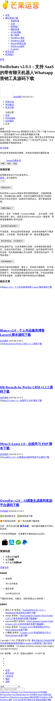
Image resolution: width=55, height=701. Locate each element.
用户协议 (48, 643)
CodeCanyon (5, 692)
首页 (7, 15)
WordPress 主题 (18, 41)
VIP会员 (9, 676)
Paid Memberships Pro (20, 695)
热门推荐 (15, 35)
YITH (15, 700)
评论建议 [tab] (9, 104)
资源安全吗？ (6, 188)
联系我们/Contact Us (25, 643)
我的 (7, 679)
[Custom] (15, 49)
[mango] (6, 97)
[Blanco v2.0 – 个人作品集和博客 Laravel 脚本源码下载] (26, 287)
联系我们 (9, 54)
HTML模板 (16, 32)
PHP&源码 (10, 118)
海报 (9, 164)
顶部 (7, 682)
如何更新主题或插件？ (9, 226)
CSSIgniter (14, 692)
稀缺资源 (15, 29)
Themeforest (14, 697)
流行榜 (20, 700)
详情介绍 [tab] (9, 102)
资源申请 (15, 21)
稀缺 (49, 700)
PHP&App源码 (17, 46)
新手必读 (9, 51)
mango (14, 160)
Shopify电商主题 (18, 43)
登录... (3, 178)
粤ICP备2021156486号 (42, 640)
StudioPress (4, 697)
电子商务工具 (29, 700)
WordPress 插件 (18, 38)
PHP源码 (17, 97)
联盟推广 (15, 26)
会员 (13, 24)
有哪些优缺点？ (7, 208)
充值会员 (4, 567)
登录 (2, 59)
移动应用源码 (41, 700)
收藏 (3, 164)
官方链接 (4, 148)
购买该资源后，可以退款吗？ (12, 241)
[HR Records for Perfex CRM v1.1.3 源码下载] (21, 344)
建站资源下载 (11, 18)
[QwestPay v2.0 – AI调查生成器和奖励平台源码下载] (24, 457)
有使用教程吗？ (7, 261)
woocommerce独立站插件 (29, 697)
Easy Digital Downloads (28, 692)
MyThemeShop (6, 695)
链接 (15, 164)
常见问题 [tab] (9, 107)
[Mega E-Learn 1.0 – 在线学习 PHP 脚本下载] (21, 400)
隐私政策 (11, 643)
